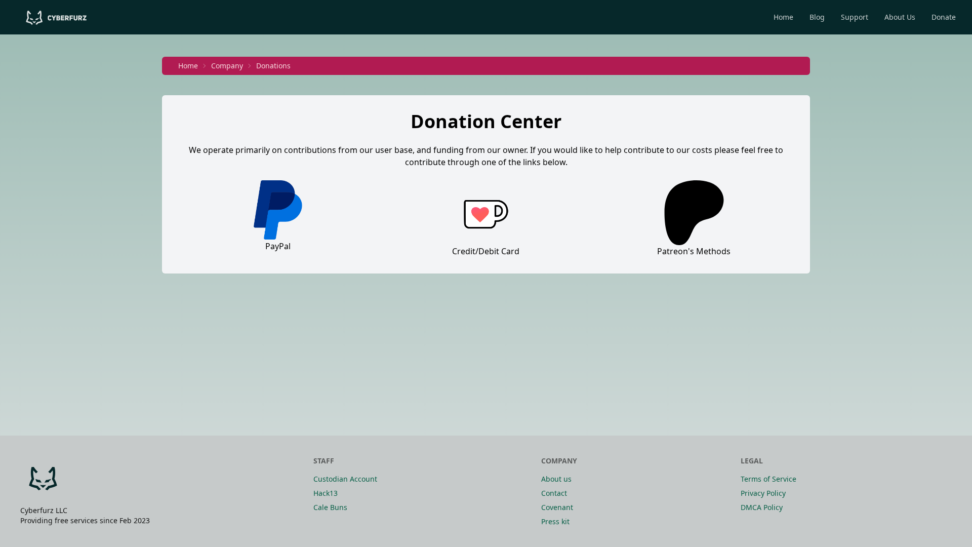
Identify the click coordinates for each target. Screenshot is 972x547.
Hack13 (325, 493)
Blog (817, 17)
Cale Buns (330, 507)
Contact (554, 493)
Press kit (555, 521)
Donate (944, 17)
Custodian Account (345, 479)
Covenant (557, 507)
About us (556, 479)
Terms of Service (768, 479)
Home (783, 17)
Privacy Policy (763, 493)
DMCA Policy (762, 507)
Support (854, 17)
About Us (899, 17)
